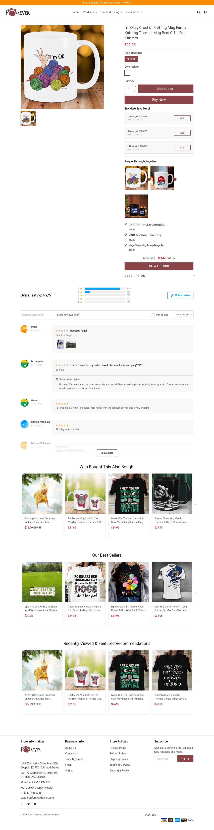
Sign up (185, 758)
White (135, 66)
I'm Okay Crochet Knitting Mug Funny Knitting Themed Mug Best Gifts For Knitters (153, 224)
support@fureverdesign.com (37, 797)
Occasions (133, 12)
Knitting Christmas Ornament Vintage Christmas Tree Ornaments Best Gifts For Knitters (40, 520)
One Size (136, 52)
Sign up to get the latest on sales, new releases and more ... (173, 749)
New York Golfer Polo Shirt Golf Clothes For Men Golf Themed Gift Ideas (170, 609)
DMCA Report (151, 815)
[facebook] (23, 803)
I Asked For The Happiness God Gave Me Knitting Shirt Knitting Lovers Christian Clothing (127, 520)
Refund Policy (118, 753)
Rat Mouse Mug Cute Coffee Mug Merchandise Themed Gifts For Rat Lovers (85, 520)
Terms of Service (120, 764)
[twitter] (29, 803)
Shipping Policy (119, 759)
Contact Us (71, 753)
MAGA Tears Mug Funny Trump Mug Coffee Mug (147, 235)
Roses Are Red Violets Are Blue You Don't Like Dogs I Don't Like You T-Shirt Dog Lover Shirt (84, 609)
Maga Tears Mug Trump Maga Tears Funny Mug (147, 245)
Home (75, 12)
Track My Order (74, 759)
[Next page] (195, 505)
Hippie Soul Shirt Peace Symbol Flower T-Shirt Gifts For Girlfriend (128, 608)
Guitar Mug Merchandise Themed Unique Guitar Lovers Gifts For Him (170, 697)
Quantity (129, 81)
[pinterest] (36, 803)
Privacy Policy (118, 747)
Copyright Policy (119, 770)
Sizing (69, 770)
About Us (70, 747)
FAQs (68, 764)
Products (88, 12)
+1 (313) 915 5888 (31, 793)
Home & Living (110, 12)
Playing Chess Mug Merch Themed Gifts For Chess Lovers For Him (170, 520)
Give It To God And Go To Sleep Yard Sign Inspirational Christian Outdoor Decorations (41, 609)
